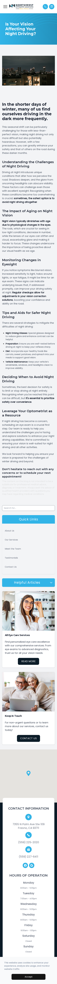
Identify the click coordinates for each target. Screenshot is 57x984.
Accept (28, 976)
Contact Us (11, 566)
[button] (5, 7)
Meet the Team (13, 548)
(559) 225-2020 (28, 842)
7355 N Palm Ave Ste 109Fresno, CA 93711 (29, 826)
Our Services (11, 539)
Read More (28, 661)
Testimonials (11, 557)
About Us (9, 530)
